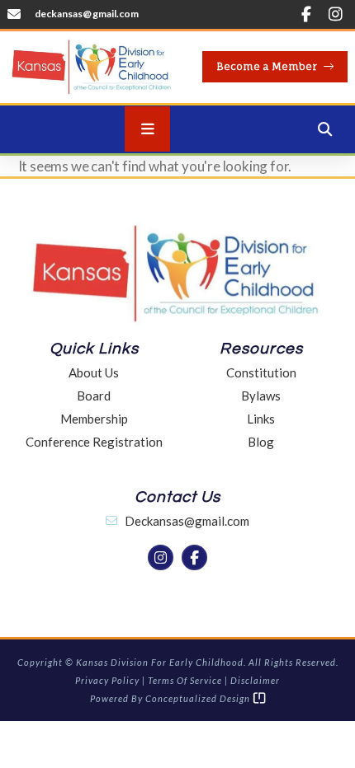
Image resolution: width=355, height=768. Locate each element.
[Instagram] (335, 14)
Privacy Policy (107, 680)
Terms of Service (185, 680)
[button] (324, 129)
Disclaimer (255, 680)
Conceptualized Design (199, 698)
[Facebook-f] (306, 14)
